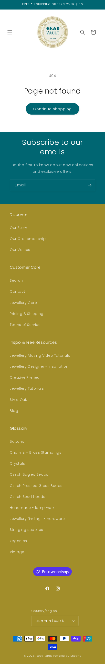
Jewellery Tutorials (27, 388)
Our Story (18, 227)
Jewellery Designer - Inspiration (39, 366)
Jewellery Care (23, 302)
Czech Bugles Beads (29, 474)
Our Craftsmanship (28, 238)
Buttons (17, 441)
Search (16, 280)
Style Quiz (19, 399)
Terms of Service (25, 324)
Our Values (20, 249)
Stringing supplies (26, 529)
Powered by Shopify (67, 656)
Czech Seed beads (27, 496)
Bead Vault (44, 656)
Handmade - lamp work (32, 507)
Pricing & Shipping (26, 313)
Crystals (17, 463)
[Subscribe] (89, 185)
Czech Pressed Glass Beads (36, 485)
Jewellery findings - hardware (37, 518)
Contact (17, 291)
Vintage (17, 551)
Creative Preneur (25, 377)
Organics (18, 540)
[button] (9, 32)
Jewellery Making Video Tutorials (40, 355)
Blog (14, 410)
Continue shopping (52, 108)
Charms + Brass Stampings (35, 452)
